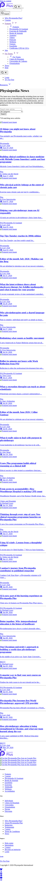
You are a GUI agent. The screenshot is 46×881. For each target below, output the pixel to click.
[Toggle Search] (17, 7)
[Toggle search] (4, 73)
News (7, 66)
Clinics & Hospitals (16, 59)
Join (6, 50)
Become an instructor (13, 850)
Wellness (12, 42)
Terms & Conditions (12, 831)
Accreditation (10, 791)
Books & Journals (16, 33)
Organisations (14, 63)
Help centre (9, 843)
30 (5, 750)
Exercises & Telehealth (18, 31)
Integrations (9, 845)
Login (7, 78)
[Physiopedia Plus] (6, 7)
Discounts (8, 811)
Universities (9, 805)
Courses (8, 20)
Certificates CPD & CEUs (19, 48)
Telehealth (8, 787)
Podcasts (12, 40)
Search (6, 14)
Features (8, 24)
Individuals (9, 801)
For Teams (9, 54)
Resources (4, 85)
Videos (12, 38)
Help (6, 68)
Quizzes (12, 44)
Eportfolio (13, 46)
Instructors (9, 825)
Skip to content (5, 1)
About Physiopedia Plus (14, 823)
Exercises (8, 785)
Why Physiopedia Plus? (13, 18)
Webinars (8, 789)
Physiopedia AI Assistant (18, 29)
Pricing (7, 809)
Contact (7, 847)
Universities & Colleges (18, 61)
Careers (7, 829)
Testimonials (9, 827)
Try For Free (9, 80)
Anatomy (12, 35)
